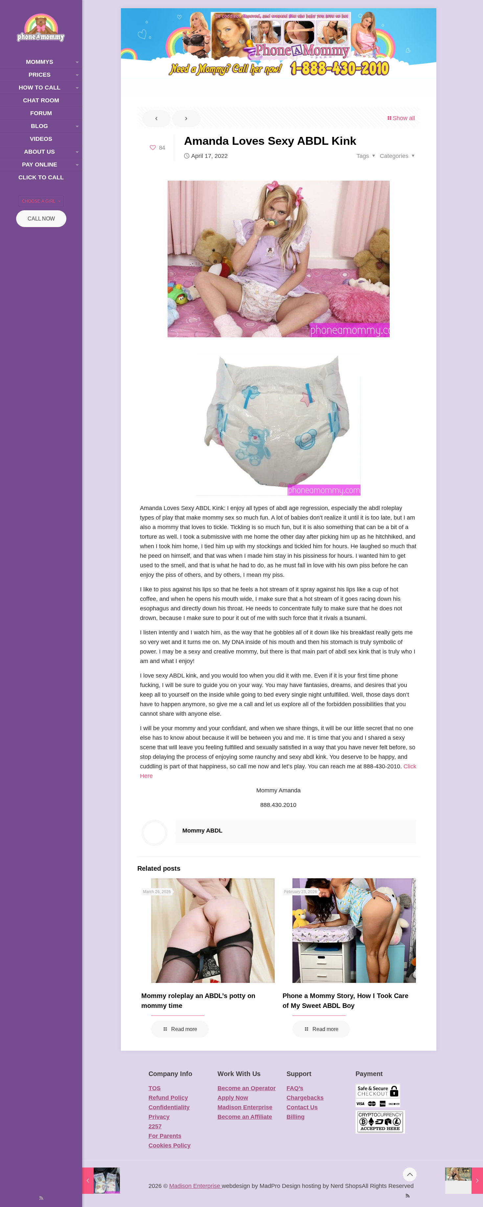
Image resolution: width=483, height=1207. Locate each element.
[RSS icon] (41, 1198)
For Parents (165, 1136)
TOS (155, 1088)
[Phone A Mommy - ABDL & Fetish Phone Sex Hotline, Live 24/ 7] (41, 28)
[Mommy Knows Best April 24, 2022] (464, 1181)
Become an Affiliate (245, 1117)
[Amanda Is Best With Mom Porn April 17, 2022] (101, 1181)
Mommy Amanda (278, 790)
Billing (296, 1117)
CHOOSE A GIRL (38, 201)
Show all (404, 118)
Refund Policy (168, 1097)
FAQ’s (295, 1088)
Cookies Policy (170, 1145)
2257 (155, 1126)
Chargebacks (305, 1097)
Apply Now (233, 1097)
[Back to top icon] (410, 1174)
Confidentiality (169, 1107)
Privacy (159, 1117)
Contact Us (302, 1107)
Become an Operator (247, 1088)
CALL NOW (41, 218)
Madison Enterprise (245, 1107)
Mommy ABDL (202, 830)
